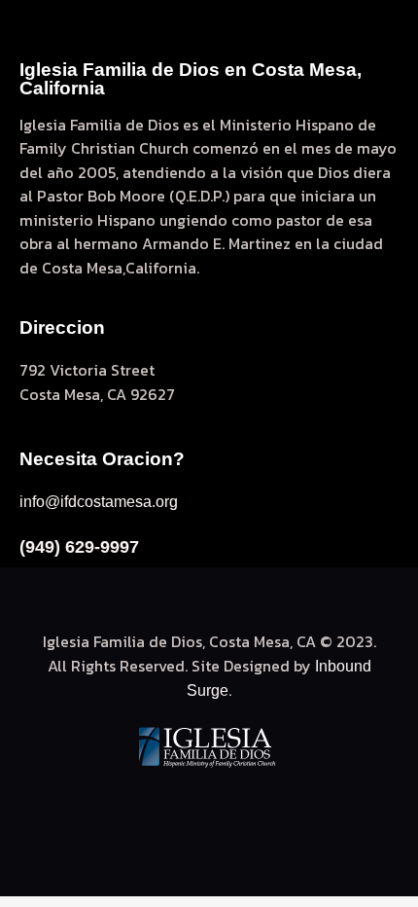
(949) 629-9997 (79, 547)
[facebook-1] (133, 810)
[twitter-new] (183, 810)
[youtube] (234, 810)
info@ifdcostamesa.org (98, 501)
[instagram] (284, 810)
